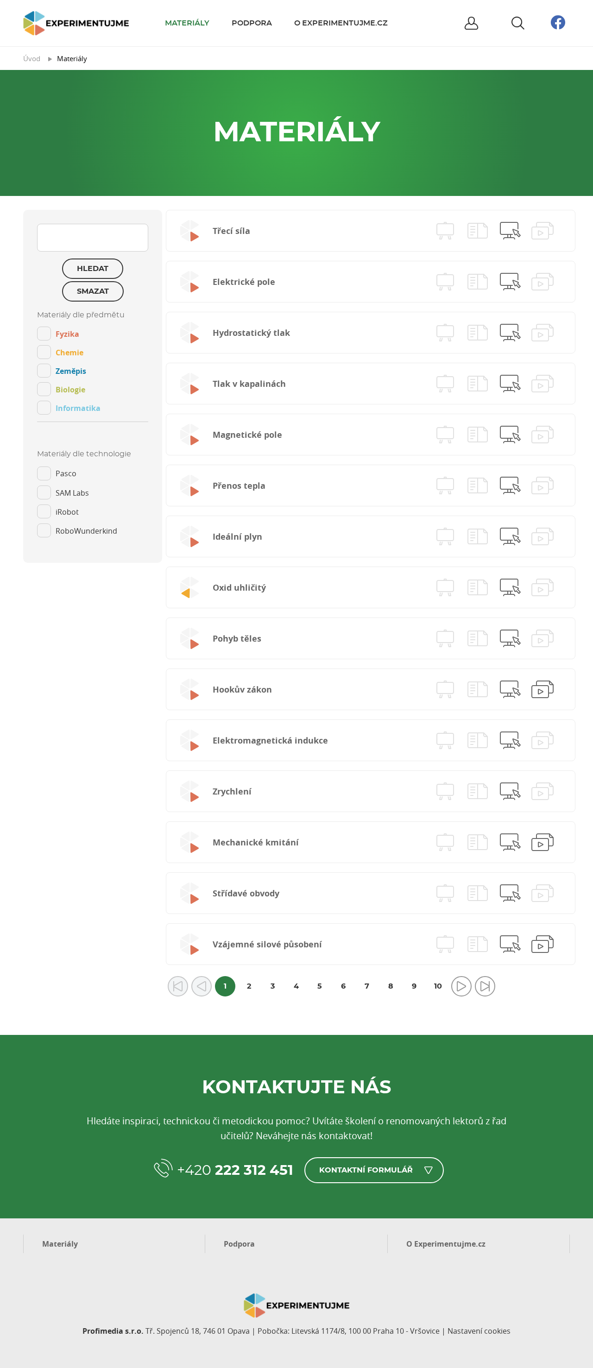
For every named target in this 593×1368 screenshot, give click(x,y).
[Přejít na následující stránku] (461, 986)
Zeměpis (71, 371)
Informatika (78, 408)
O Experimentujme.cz (341, 23)
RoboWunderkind (86, 531)
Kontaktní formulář (366, 1170)
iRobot (67, 512)
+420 (235, 1171)
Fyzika (67, 334)
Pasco (66, 473)
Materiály (187, 23)
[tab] (92, 366)
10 (438, 986)
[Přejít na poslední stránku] (485, 986)
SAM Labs (72, 493)
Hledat (92, 268)
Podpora (252, 23)
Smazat (93, 291)
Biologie (70, 390)
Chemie (69, 352)
